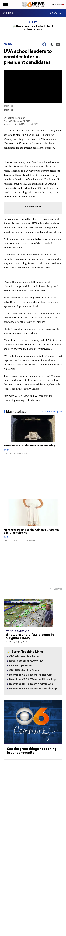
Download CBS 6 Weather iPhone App (32, 679)
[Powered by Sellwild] (57, 589)
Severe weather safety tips (26, 661)
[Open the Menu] (5, 4)
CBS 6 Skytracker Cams (24, 670)
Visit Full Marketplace (52, 412)
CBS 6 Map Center (20, 665)
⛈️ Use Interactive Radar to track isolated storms (33, 28)
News (8, 43)
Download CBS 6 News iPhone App (30, 674)
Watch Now (57, 4)
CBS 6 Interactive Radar (24, 656)
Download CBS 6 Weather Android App (33, 688)
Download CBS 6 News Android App (31, 684)
